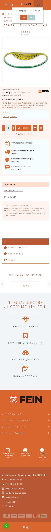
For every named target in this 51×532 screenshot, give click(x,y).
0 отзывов (24, 34)
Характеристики (13, 191)
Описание (9, 184)
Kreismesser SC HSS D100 (25, 275)
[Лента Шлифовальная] (25, 60)
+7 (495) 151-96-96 (13, 479)
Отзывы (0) (10, 197)
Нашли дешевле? (10, 117)
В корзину (25, 128)
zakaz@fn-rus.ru (13, 497)
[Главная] (3, 14)
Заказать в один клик (26, 134)
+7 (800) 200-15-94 (13, 484)
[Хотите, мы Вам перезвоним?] (6, 526)
